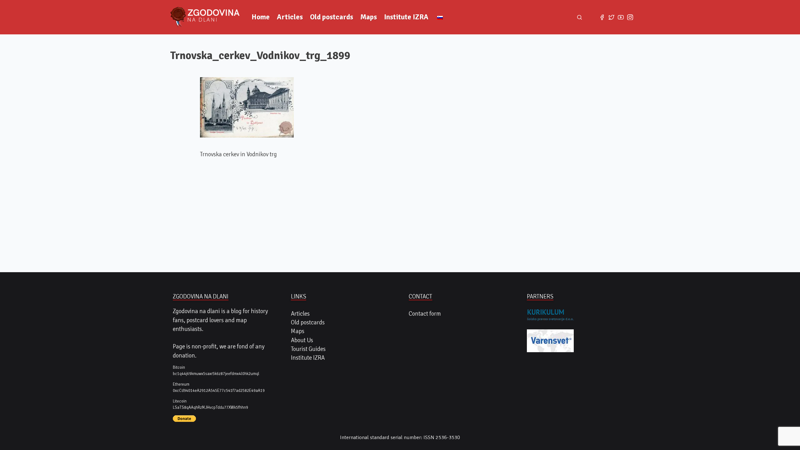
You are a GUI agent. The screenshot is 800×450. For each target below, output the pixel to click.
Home (261, 17)
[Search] (580, 17)
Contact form (425, 314)
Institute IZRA (406, 17)
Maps (368, 17)
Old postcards (331, 17)
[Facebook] (602, 17)
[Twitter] (611, 17)
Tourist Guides (308, 349)
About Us (302, 340)
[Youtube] (620, 17)
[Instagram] (630, 17)
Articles (290, 17)
